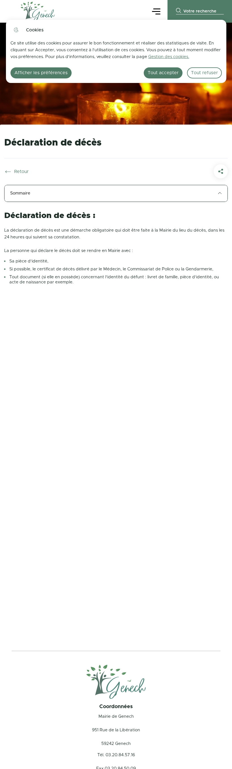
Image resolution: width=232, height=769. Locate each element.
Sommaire (20, 193)
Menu (156, 11)
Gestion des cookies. (168, 57)
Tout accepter (163, 73)
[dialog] (116, 51)
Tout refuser (204, 73)
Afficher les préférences (41, 73)
